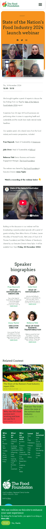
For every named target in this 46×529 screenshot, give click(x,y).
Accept (5, 523)
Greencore (36, 142)
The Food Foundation (27, 161)
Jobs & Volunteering (39, 449)
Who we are (5, 435)
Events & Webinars (39, 445)
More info (5, 518)
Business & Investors (21, 444)
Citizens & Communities (23, 453)
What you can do (38, 440)
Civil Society (21, 458)
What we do (13, 435)
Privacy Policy (5, 461)
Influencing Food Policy (14, 454)
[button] (40, 4)
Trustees (5, 451)
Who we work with (21, 436)
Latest (30, 433)
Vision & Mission (5, 442)
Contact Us (38, 457)
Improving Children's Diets (14, 442)
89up (9, 498)
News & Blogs (29, 438)
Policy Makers (21, 449)
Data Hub (29, 453)
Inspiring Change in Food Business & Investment (14, 464)
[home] (10, 4)
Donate (38, 453)
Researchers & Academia (22, 463)
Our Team (4, 447)
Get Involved (40, 434)
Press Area (29, 449)
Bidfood (32, 149)
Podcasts (30, 446)
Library (30, 457)
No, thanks (16, 523)
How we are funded (5, 455)
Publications (31, 443)
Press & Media (21, 470)
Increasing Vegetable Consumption (15, 448)
